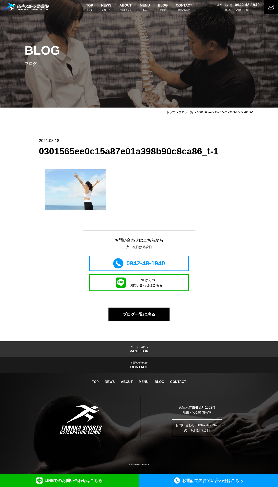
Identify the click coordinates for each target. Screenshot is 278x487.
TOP (95, 382)
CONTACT (178, 382)
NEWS (110, 382)
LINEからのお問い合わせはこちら (146, 282)
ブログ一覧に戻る (139, 314)
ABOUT (127, 382)
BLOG (159, 382)
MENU (144, 382)
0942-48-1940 (247, 5)
